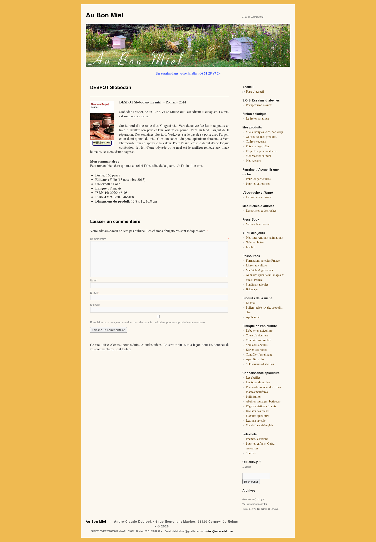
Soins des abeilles (256, 345)
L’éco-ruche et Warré (259, 197)
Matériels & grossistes (259, 270)
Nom (93, 280)
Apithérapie (253, 317)
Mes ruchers (253, 160)
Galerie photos (255, 242)
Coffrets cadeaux (256, 141)
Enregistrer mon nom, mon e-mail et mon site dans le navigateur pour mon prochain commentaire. (147, 322)
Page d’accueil (255, 91)
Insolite (250, 247)
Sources (250, 453)
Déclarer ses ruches (257, 411)
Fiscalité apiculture (257, 416)
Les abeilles (253, 377)
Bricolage (252, 289)
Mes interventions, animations (264, 237)
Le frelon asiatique (257, 118)
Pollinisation (253, 396)
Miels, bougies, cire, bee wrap (264, 132)
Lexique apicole (255, 420)
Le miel (155, 102)
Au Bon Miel (104, 14)
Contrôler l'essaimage (259, 354)
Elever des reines (256, 349)
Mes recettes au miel (258, 156)
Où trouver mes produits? (261, 137)
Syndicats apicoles (257, 284)
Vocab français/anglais (259, 425)
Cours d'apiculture (257, 335)
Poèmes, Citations (257, 439)
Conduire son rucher (258, 340)
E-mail (94, 292)
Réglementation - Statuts (261, 406)
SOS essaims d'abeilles (260, 364)
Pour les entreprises (258, 183)
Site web (95, 304)
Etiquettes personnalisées (261, 151)
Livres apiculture (256, 265)
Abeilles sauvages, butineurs (263, 401)
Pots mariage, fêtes (257, 146)
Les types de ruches (258, 382)
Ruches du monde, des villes (263, 387)
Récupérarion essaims (259, 105)
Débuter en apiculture (259, 330)
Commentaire (159, 239)
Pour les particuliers (258, 179)
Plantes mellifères (257, 392)
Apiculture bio (255, 359)
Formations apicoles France (263, 260)
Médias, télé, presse (258, 224)
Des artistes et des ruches (261, 210)
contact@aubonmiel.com (218, 531)
